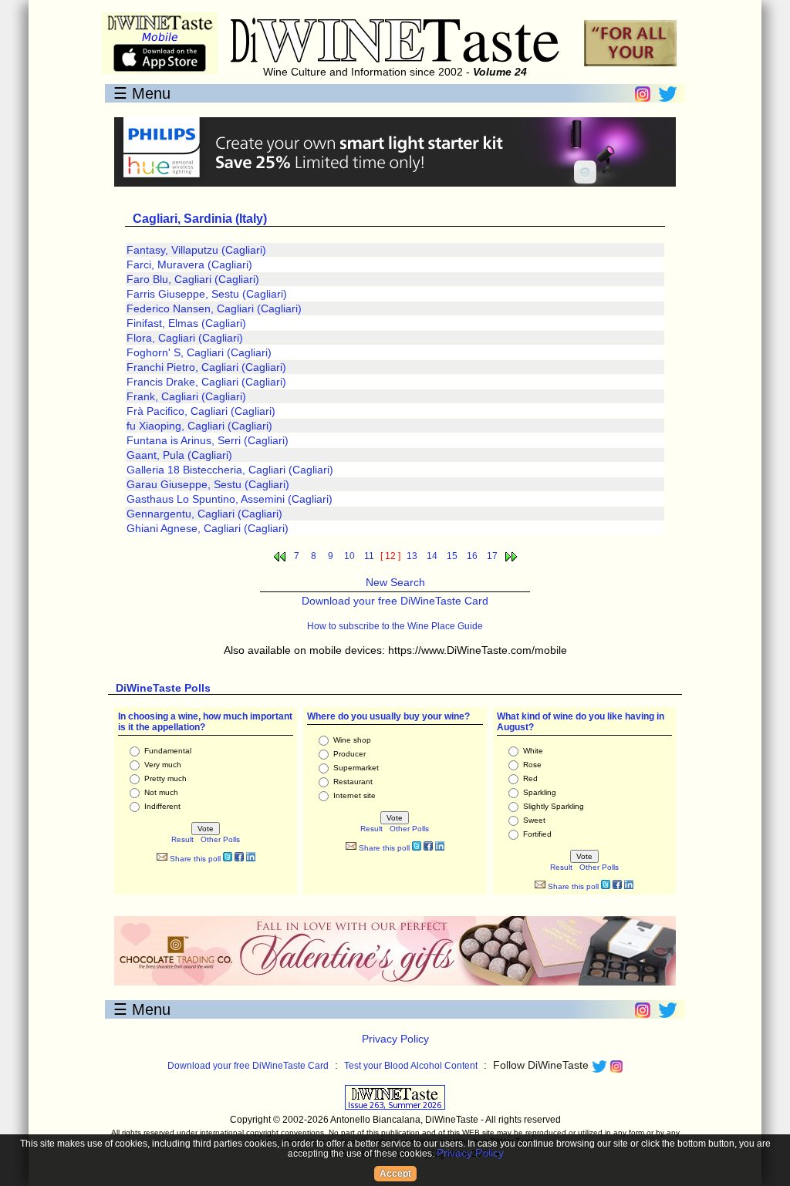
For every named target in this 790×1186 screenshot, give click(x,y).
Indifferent (162, 806)
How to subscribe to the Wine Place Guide (395, 626)
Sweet (534, 820)
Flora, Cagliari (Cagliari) (185, 338)
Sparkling (539, 792)
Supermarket (356, 767)
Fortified (537, 834)
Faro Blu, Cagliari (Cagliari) (193, 279)
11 (369, 556)
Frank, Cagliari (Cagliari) (186, 396)
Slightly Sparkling (553, 806)
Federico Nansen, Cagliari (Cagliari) (214, 308)
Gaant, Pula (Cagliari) (179, 455)
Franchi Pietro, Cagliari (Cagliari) (206, 367)
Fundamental (167, 750)
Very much (162, 764)
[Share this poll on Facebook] (239, 858)
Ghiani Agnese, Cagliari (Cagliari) (208, 528)
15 (452, 556)
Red (530, 778)
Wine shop (352, 740)
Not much (161, 792)
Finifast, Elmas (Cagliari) (186, 323)
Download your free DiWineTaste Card (395, 601)
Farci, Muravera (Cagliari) (189, 264)
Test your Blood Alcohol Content (411, 1065)
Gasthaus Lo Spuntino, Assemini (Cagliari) (230, 499)
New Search (395, 582)
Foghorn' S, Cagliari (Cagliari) (199, 352)
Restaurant (353, 781)
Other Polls (220, 839)
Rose (532, 764)
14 (432, 556)
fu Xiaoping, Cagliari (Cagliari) (199, 425)
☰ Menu (141, 93)
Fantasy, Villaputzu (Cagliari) (196, 250)
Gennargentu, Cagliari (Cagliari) (204, 513)
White (533, 750)
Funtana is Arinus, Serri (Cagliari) (208, 440)
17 (492, 556)
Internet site (354, 795)
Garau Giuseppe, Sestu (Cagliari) (208, 484)
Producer (349, 754)
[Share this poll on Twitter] (227, 858)
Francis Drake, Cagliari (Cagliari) (206, 382)
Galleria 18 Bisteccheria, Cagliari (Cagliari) (230, 469)
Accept (395, 1173)
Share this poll (194, 858)
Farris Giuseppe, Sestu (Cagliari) (207, 294)
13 (412, 556)
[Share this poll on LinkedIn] (250, 858)
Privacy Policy (395, 1039)
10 (349, 556)
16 (472, 556)
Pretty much (165, 778)
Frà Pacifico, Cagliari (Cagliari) (201, 411)
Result (182, 839)
